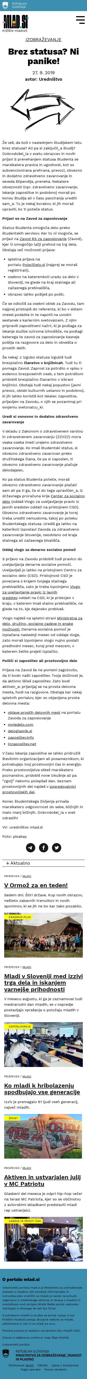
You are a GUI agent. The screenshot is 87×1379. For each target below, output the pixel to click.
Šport (13, 1118)
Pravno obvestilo (55, 1369)
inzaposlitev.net (22, 744)
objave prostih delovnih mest (34, 712)
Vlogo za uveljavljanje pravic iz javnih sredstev (41, 592)
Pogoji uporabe (31, 1369)
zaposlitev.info (21, 737)
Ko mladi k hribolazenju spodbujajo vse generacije (42, 1089)
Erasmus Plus (20, 917)
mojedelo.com (20, 724)
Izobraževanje (43, 39)
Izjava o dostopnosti (65, 1365)
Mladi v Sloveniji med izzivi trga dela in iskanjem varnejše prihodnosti (43, 983)
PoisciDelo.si (34, 265)
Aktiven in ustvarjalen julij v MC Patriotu (42, 1180)
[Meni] (80, 20)
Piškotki (42, 1365)
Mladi (27, 876)
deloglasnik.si (20, 731)
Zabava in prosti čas (25, 1221)
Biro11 (30, 1365)
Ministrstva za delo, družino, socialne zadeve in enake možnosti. (42, 623)
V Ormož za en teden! (36, 885)
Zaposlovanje (20, 1026)
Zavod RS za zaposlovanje (43, 239)
